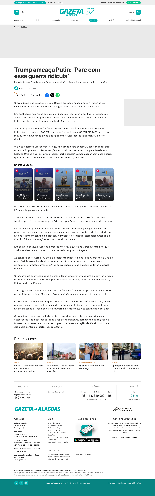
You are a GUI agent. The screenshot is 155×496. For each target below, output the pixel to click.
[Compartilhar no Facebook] (47, 95)
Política (93, 20)
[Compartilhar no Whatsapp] (57, 95)
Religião (112, 20)
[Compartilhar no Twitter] (52, 95)
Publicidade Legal (133, 20)
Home (16, 27)
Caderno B (18, 20)
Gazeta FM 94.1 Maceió (56, 430)
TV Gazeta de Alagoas (55, 428)
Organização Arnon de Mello (58, 442)
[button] (138, 12)
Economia (56, 20)
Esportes (74, 20)
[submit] (23, 12)
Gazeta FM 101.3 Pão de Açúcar (59, 437)
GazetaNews (52, 440)
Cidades (37, 20)
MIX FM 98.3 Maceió (55, 425)
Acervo (103, 2)
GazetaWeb (52, 435)
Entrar (131, 12)
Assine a (133, 2)
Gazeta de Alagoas (54, 423)
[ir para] (87, 430)
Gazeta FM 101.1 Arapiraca (57, 433)
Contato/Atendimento (116, 2)
